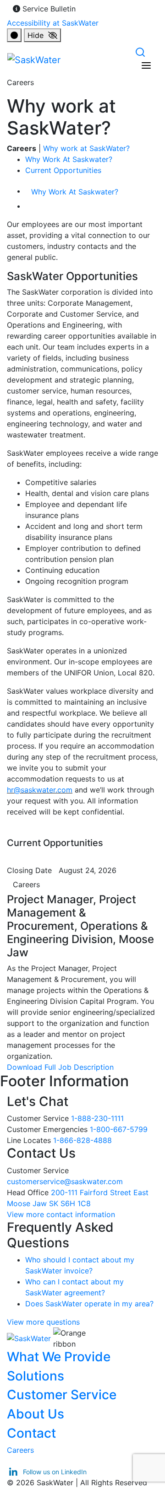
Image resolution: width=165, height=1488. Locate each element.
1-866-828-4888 (82, 1140)
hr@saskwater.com (39, 789)
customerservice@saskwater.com (65, 1181)
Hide (38, 35)
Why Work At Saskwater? (68, 159)
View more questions (43, 1321)
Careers (26, 884)
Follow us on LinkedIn (54, 1472)
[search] (140, 51)
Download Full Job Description (64, 1067)
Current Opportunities (63, 170)
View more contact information (62, 1214)
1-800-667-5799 (119, 1129)
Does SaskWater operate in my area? (89, 1303)
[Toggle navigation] (146, 65)
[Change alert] (14, 35)
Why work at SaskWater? (86, 148)
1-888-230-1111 (97, 1118)
